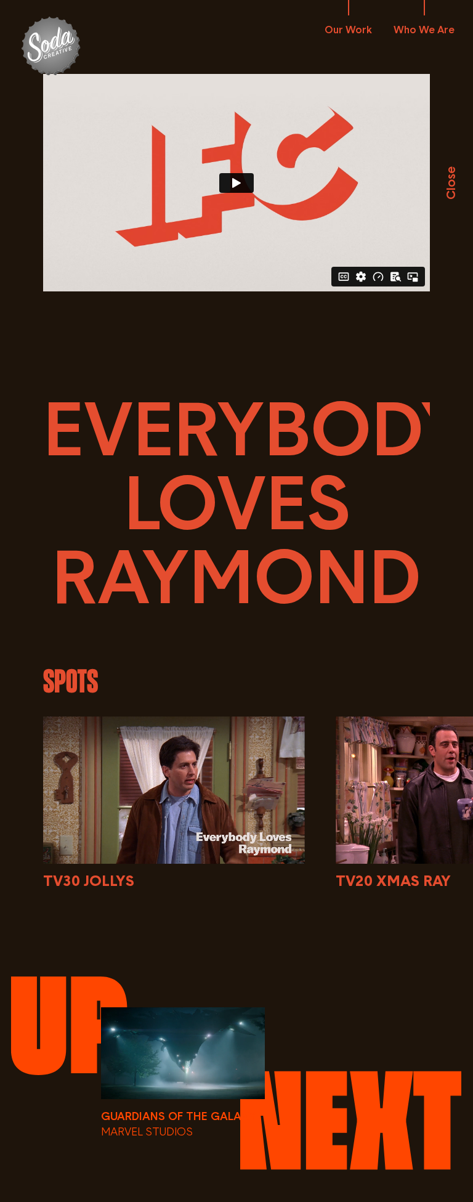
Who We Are (424, 29)
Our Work (348, 29)
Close (450, 183)
